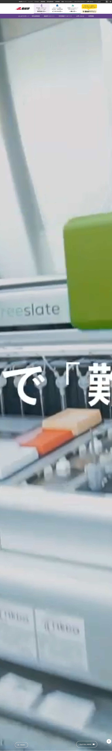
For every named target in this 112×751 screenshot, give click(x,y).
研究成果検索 (50, 1)
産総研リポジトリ (49, 16)
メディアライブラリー (79, 1)
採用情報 (57, 1)
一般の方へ (72, 9)
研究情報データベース (65, 16)
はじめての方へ (23, 16)
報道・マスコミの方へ (67, 1)
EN (110, 1)
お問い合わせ (90, 1)
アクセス (37, 1)
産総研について (22, 1)
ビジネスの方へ (57, 9)
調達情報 (43, 1)
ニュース (30, 1)
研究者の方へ (41, 9)
